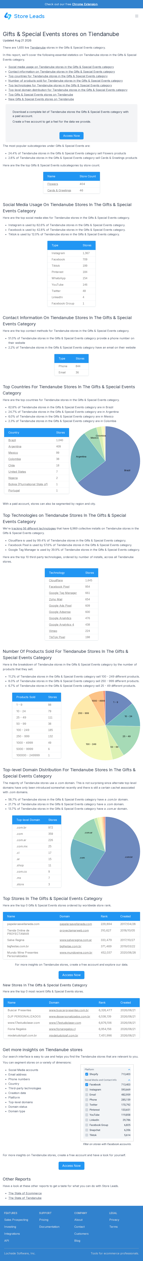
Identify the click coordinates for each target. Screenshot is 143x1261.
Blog (77, 1240)
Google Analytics (60, 618)
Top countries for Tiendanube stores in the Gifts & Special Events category (58, 76)
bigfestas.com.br (70, 946)
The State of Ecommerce (25, 1193)
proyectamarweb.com (74, 930)
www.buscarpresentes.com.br (69, 1010)
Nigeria (13, 478)
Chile (11, 465)
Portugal (14, 490)
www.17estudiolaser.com (65, 1022)
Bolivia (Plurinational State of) (28, 484)
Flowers (52, 184)
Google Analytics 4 (61, 624)
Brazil (12, 440)
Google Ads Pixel (60, 605)
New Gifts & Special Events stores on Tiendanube (41, 99)
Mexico (13, 452)
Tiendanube (38, 47)
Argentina (14, 446)
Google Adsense (60, 612)
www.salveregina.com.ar (76, 940)
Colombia (14, 459)
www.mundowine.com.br (76, 952)
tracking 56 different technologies (34, 528)
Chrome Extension (84, 4)
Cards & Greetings (59, 190)
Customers (81, 1233)
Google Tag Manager (63, 593)
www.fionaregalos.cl (62, 1029)
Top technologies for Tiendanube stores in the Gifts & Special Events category (60, 85)
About (78, 1219)
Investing (10, 1226)
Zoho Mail (55, 599)
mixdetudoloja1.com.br (63, 1035)
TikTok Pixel (57, 637)
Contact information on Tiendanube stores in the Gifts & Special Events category (61, 71)
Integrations (12, 1233)
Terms (113, 1226)
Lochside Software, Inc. (19, 1253)
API (6, 1240)
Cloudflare (56, 580)
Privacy (114, 1219)
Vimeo (53, 631)
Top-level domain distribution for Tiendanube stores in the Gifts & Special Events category (67, 90)
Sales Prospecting (16, 1219)
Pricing (43, 1219)
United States (17, 471)
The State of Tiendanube (25, 1198)
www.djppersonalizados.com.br (69, 1016)
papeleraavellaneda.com (76, 924)
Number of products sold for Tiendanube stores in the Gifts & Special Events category (65, 80)
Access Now (71, 135)
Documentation (49, 1226)
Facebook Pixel (59, 586)
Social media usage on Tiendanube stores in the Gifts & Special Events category (61, 67)
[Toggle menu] (136, 16)
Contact (79, 1226)
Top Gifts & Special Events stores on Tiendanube (40, 94)
